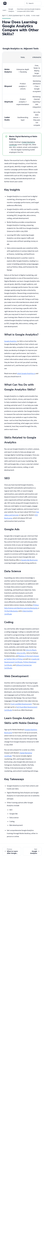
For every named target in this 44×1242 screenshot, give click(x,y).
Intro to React (31, 650)
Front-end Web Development (21, 704)
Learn (4, 10)
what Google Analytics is (26, 373)
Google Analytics (11, 10)
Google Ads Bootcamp (29, 560)
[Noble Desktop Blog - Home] (5, 3)
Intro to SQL (21, 653)
